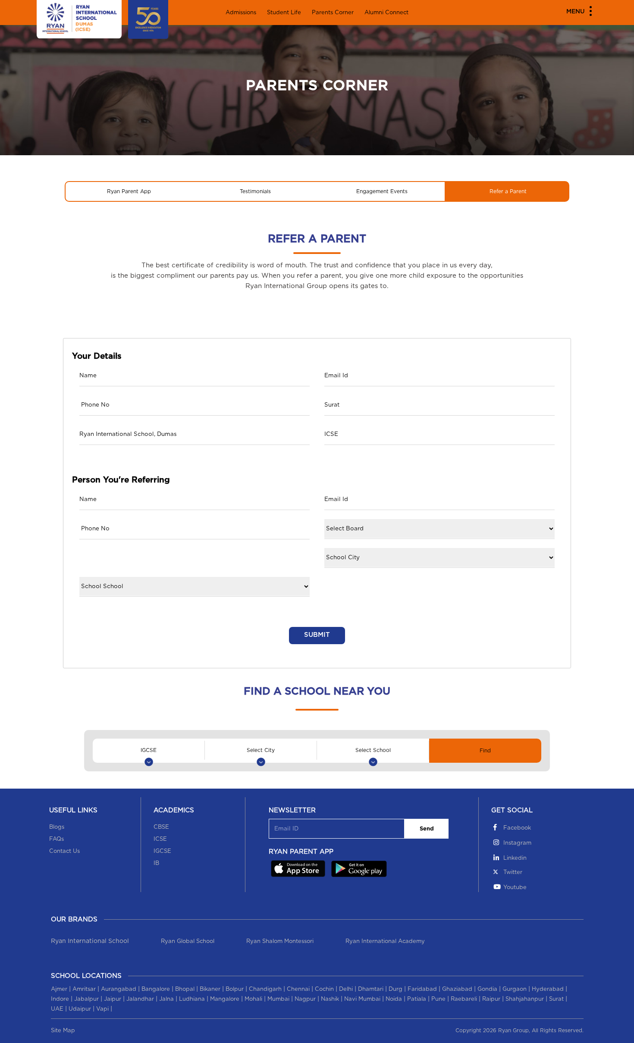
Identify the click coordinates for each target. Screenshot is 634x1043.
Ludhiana (192, 999)
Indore (60, 999)
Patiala (416, 999)
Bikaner (210, 989)
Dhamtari (370, 989)
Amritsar (84, 989)
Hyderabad (548, 989)
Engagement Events (382, 191)
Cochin (324, 989)
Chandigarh (265, 989)
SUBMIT (317, 635)
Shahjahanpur (524, 999)
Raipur (491, 999)
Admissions (241, 13)
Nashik (330, 999)
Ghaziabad (457, 989)
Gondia (487, 989)
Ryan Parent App (129, 191)
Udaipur (80, 1009)
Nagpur (305, 999)
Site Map (63, 1031)
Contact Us (64, 851)
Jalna (166, 999)
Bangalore (155, 989)
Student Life (284, 13)
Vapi (102, 1009)
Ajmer (59, 989)
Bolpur (235, 989)
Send (427, 829)
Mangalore (224, 999)
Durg (395, 989)
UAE (57, 1009)
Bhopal (185, 989)
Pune (438, 999)
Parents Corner (333, 13)
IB (156, 863)
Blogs (56, 827)
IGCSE (162, 851)
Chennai (298, 989)
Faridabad (422, 989)
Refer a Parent (508, 191)
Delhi (346, 989)
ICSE (160, 839)
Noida (394, 999)
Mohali (253, 999)
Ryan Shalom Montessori (280, 941)
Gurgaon (514, 989)
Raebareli (464, 999)
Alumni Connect (386, 13)
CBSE (161, 827)
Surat (556, 999)
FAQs (56, 839)
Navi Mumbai (362, 999)
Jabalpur (86, 999)
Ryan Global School (187, 941)
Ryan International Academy (385, 941)
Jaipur (112, 999)
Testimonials (255, 191)
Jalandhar (140, 999)
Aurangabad (118, 989)
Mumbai (278, 999)
